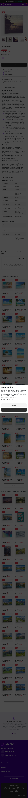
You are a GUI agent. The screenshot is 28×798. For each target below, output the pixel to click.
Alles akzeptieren (14, 410)
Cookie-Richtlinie (10, 399)
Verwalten (14, 405)
